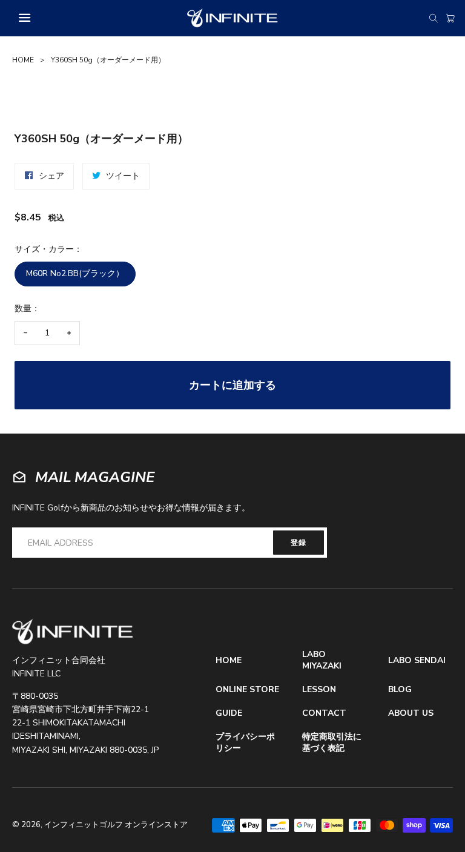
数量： (27, 308)
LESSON (319, 689)
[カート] (450, 18)
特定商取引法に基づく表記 (331, 742)
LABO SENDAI (417, 660)
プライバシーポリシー (245, 742)
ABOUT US (411, 713)
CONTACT (324, 713)
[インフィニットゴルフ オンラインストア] (72, 632)
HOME (23, 60)
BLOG (400, 689)
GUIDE (229, 713)
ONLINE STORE (247, 689)
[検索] (433, 18)
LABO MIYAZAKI (321, 660)
